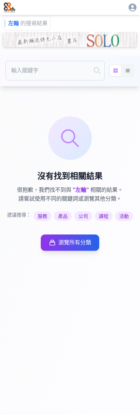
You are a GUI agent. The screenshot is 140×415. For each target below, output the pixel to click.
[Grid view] (115, 70)
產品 (63, 216)
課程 (103, 216)
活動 (124, 216)
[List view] (127, 70)
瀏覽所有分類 (74, 242)
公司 (83, 216)
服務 (42, 216)
